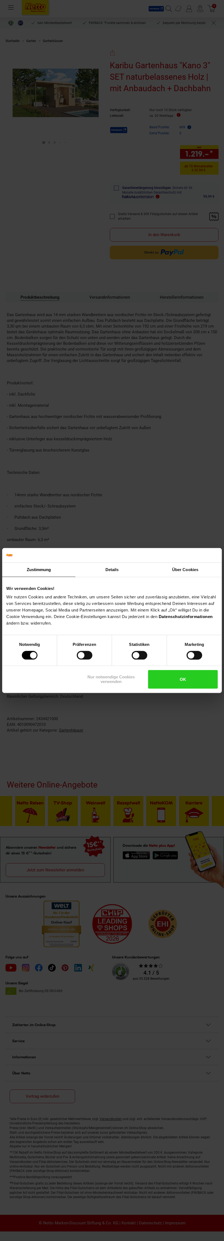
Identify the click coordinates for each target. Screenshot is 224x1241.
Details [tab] (112, 569)
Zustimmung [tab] (39, 569)
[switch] (84, 655)
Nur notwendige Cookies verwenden (111, 679)
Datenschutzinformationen (186, 616)
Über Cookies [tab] (185, 569)
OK (183, 679)
